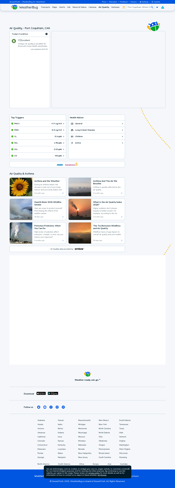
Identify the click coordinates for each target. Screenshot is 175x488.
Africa (81, 464)
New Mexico (104, 420)
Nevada (81, 449)
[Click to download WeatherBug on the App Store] (41, 394)
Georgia (41, 457)
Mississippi (82, 432)
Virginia (122, 441)
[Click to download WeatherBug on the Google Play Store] (53, 394)
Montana (81, 441)
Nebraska (82, 445)
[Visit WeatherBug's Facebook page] (51, 407)
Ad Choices (102, 475)
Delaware (42, 449)
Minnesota (82, 428)
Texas (121, 428)
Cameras (92, 7)
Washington (124, 445)
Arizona (41, 428)
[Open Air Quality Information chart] (46, 34)
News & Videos (80, 7)
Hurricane (115, 7)
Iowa (60, 437)
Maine (60, 453)
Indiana (61, 432)
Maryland (61, 457)
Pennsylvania (104, 449)
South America (64, 464)
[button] (129, 469)
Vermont (122, 437)
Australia (123, 464)
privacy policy (94, 473)
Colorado (41, 441)
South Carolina (105, 457)
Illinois (60, 428)
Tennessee (123, 424)
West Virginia (124, 449)
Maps (54, 7)
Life (68, 7)
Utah (121, 432)
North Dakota (104, 432)
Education (113, 2)
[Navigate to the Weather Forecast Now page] (24, 7)
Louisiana (62, 449)
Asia (109, 464)
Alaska (40, 424)
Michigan (81, 424)
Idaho (60, 424)
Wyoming (123, 457)
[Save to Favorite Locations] (124, 7)
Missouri (81, 437)
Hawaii (61, 420)
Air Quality (104, 7)
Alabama (41, 420)
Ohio (101, 437)
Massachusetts (84, 420)
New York (103, 424)
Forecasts (45, 7)
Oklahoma (103, 441)
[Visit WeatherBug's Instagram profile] (57, 407)
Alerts (62, 7)
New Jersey (83, 457)
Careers (133, 2)
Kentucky (61, 445)
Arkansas (41, 432)
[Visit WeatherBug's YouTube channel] (44, 407)
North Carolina (105, 428)
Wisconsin (123, 453)
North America (43, 464)
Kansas (61, 441)
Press (104, 2)
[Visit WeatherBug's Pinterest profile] (63, 407)
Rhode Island (104, 453)
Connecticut (42, 445)
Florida (40, 453)
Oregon (102, 445)
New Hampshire (84, 453)
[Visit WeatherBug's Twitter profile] (38, 407)
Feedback (124, 2)
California (41, 437)
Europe (96, 464)
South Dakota (124, 420)
